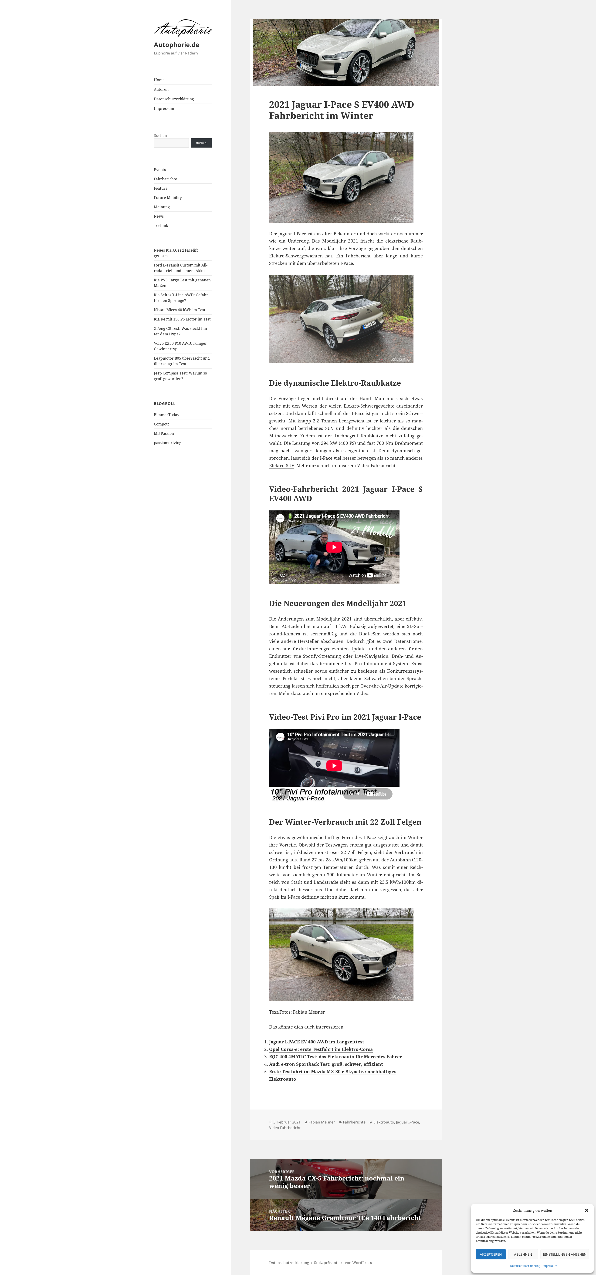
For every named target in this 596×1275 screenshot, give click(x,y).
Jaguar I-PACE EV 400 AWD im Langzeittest (316, 1042)
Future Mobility (168, 197)
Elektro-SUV (281, 465)
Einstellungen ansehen (564, 1254)
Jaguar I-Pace (407, 1122)
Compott (161, 424)
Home (159, 79)
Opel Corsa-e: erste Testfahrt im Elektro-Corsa (321, 1049)
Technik (161, 225)
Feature (161, 188)
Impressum (549, 1266)
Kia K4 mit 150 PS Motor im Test (182, 319)
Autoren (161, 89)
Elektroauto (383, 1122)
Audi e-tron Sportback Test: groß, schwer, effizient (326, 1064)
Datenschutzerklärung (525, 1266)
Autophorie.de (176, 44)
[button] (586, 1210)
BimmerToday (166, 414)
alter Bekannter (339, 234)
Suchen (160, 135)
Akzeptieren (491, 1254)
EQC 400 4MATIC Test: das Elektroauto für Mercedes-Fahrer (335, 1057)
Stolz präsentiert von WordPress (343, 1262)
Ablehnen (523, 1254)
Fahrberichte (165, 179)
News (159, 216)
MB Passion (164, 433)
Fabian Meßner (321, 1122)
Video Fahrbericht (285, 1127)
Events (160, 169)
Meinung (162, 206)
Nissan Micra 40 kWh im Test (179, 309)
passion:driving (167, 442)
